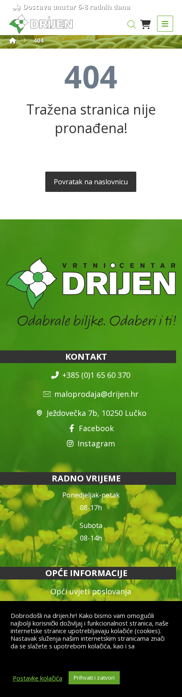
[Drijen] (12, 40)
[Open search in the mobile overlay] (131, 24)
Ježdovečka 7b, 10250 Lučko (96, 413)
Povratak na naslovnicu (91, 181)
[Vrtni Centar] (41, 24)
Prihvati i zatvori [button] (94, 677)
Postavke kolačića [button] (37, 678)
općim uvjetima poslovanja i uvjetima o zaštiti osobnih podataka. (82, 653)
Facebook (96, 428)
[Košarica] (145, 23)
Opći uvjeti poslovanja (90, 591)
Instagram (96, 443)
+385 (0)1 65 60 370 (96, 375)
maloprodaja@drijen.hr (96, 394)
